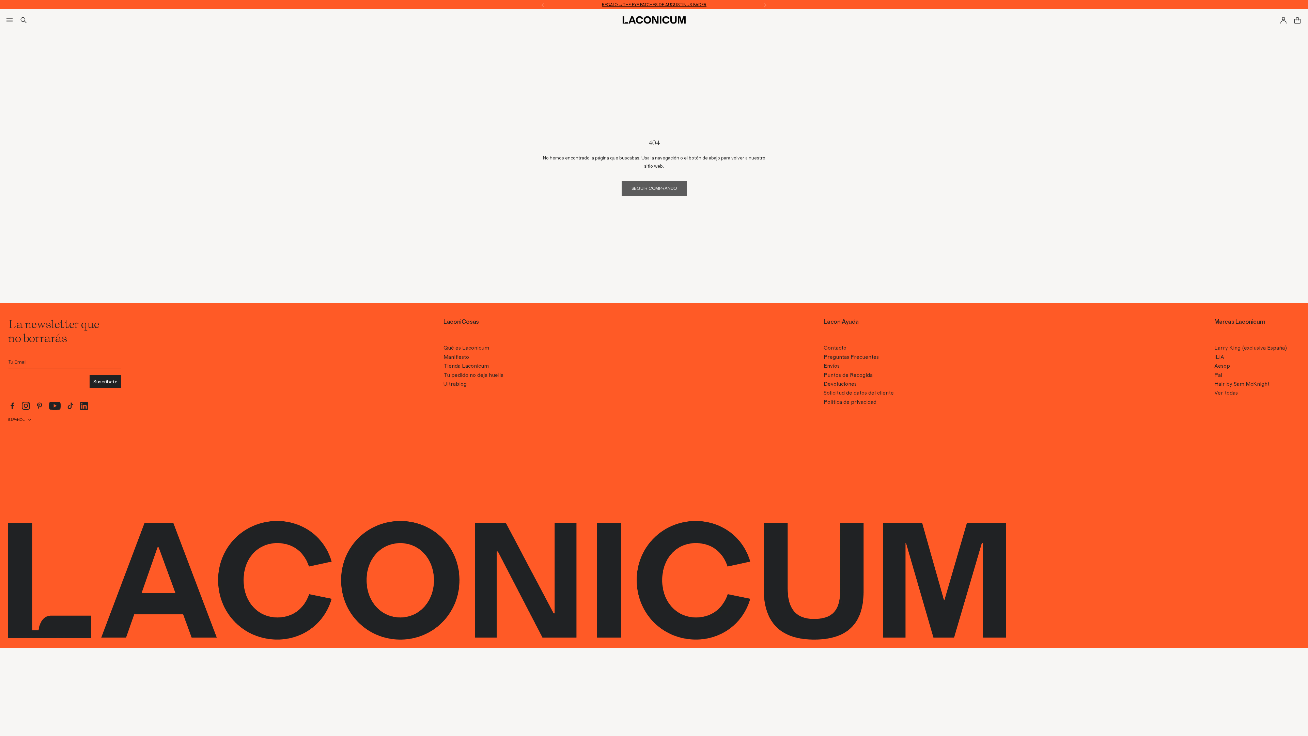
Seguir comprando (654, 188)
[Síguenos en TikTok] (70, 406)
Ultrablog (455, 384)
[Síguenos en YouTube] (55, 406)
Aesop (1222, 366)
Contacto (835, 348)
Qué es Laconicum (466, 348)
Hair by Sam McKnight (1242, 384)
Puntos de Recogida (848, 375)
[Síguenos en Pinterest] (39, 406)
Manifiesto (456, 357)
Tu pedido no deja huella (473, 375)
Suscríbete (105, 382)
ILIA (1219, 357)
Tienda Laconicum (466, 366)
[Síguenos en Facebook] (12, 406)
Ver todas (1226, 393)
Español (16, 419)
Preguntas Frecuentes (851, 357)
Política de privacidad (850, 402)
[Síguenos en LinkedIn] (84, 406)
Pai (1218, 375)
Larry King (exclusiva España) (1250, 348)
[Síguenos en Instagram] (26, 406)
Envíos (832, 366)
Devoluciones (840, 384)
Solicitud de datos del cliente (859, 393)
